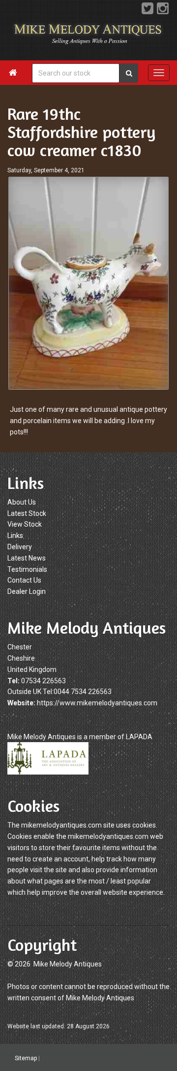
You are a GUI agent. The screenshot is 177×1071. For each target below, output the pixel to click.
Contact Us (24, 580)
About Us (21, 502)
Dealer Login (26, 591)
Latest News (26, 558)
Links (15, 535)
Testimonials (27, 569)
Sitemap (26, 1057)
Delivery (19, 547)
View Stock (24, 524)
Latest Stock (26, 513)
